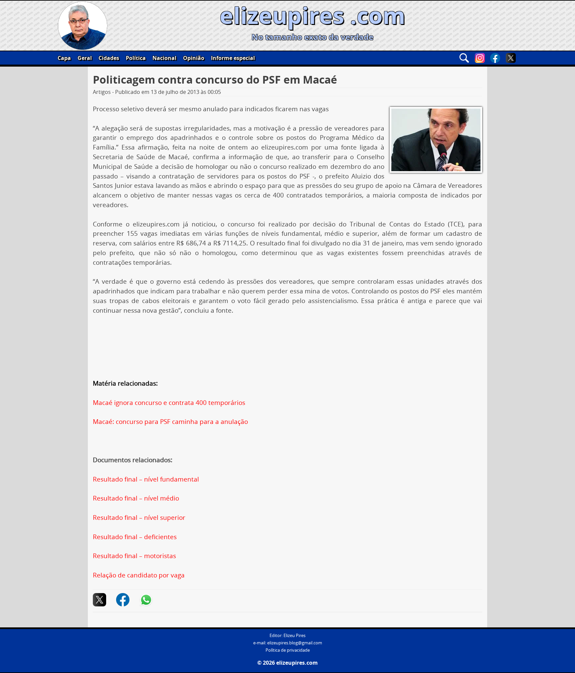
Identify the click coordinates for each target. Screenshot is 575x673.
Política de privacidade (288, 650)
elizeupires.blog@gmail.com (294, 643)
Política (136, 58)
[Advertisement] (287, 340)
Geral (85, 58)
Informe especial (233, 58)
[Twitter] (511, 58)
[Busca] (464, 58)
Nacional (164, 58)
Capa (64, 58)
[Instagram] (480, 58)
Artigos (102, 92)
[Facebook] (495, 58)
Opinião (193, 58)
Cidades (108, 58)
